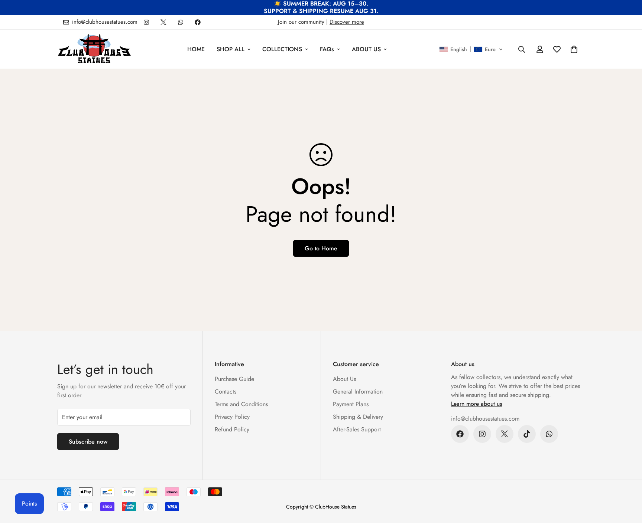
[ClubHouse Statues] (94, 49)
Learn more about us (476, 403)
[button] (471, 49)
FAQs (327, 49)
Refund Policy (232, 429)
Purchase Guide (234, 379)
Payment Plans (351, 404)
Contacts (225, 391)
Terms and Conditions (241, 404)
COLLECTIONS (282, 49)
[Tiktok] (527, 434)
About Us (344, 379)
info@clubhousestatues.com (485, 418)
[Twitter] (163, 22)
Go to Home (321, 248)
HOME (196, 49)
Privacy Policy (232, 416)
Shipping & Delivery (358, 416)
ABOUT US (366, 49)
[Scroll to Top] (627, 482)
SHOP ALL (230, 49)
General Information (358, 391)
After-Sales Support (357, 429)
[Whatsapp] (181, 22)
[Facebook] (198, 22)
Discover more (347, 22)
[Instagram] (146, 22)
